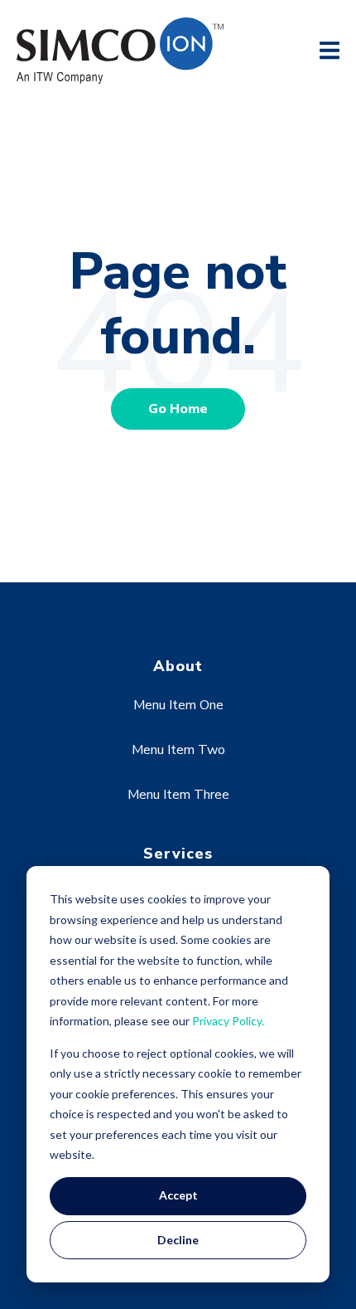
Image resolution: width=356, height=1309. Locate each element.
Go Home (178, 409)
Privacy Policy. (228, 1021)
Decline (178, 1240)
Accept (178, 1195)
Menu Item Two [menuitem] (178, 750)
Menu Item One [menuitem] (178, 705)
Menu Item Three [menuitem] (178, 795)
